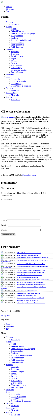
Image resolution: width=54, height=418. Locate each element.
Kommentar (6, 200)
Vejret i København (18, 31)
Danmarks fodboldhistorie (21, 40)
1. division (15, 54)
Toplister (14, 38)
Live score (15, 90)
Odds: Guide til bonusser (21, 86)
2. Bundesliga (16, 68)
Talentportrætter (17, 42)
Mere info (15, 95)
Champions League (18, 70)
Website (4, 230)
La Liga (14, 61)
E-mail (3, 225)
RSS (8, 315)
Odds (8, 77)
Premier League (17, 56)
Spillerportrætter (17, 45)
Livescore (10, 9)
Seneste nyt (15, 24)
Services (9, 88)
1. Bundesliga (16, 65)
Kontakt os (15, 99)
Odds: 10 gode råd (18, 81)
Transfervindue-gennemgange (23, 33)
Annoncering (11, 93)
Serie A (14, 63)
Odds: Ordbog (16, 83)
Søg (7, 11)
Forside (9, 7)
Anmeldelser (16, 79)
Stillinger (9, 49)
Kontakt (9, 97)
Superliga (15, 52)
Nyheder (9, 22)
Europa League (17, 72)
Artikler (9, 26)
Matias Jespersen (29, 175)
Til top (3, 315)
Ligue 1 (14, 58)
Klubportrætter (17, 36)
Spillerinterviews (17, 47)
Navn (3, 220)
